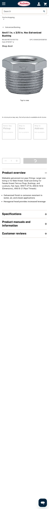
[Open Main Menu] (3, 3)
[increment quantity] (17, 161)
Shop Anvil (7, 46)
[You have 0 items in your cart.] (45, 4)
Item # (7, 42)
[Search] (44, 11)
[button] (39, 4)
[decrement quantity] (6, 161)
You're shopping (8, 17)
